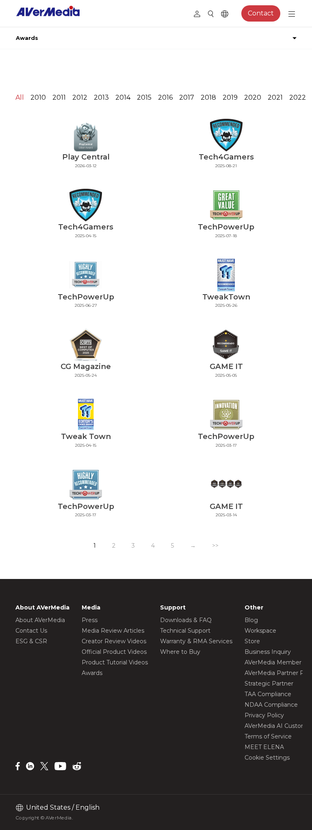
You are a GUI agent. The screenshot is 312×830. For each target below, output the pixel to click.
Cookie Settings (267, 757)
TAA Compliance (268, 694)
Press (90, 620)
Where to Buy (180, 651)
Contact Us (31, 630)
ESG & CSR (31, 641)
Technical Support (185, 630)
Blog (251, 620)
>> (215, 545)
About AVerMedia (40, 620)
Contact (261, 13)
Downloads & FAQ (186, 620)
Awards (92, 673)
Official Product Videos (114, 651)
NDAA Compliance (271, 704)
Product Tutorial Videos (115, 662)
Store (252, 641)
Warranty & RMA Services (196, 641)
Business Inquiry (268, 651)
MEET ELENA (264, 747)
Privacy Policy (264, 715)
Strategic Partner (269, 683)
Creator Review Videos (114, 641)
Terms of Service (268, 736)
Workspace (260, 630)
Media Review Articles (113, 630)
